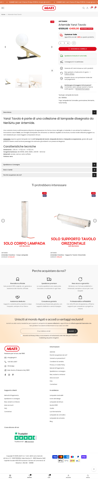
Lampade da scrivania (57, 418)
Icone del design (55, 399)
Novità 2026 (54, 405)
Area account (54, 378)
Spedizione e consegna (57, 371)
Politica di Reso (69, 74)
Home (3, 14)
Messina (20, 370)
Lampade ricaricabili (56, 395)
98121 (27, 370)
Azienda (52, 352)
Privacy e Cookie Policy (57, 365)
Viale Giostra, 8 (12, 370)
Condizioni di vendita (57, 362)
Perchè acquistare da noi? (58, 355)
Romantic (91, 100)
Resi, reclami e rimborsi (57, 374)
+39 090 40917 (12, 362)
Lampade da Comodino (70, 100)
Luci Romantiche (55, 412)
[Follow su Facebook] (5, 374)
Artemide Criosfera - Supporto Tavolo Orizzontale (68, 255)
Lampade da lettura (56, 402)
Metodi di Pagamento (57, 368)
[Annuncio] (70, 2)
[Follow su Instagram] (9, 374)
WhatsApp (10, 366)
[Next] (51, 47)
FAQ (51, 381)
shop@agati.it (12, 357)
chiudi (97, 2)
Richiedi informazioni (82, 89)
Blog (51, 421)
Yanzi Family (63, 103)
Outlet (52, 408)
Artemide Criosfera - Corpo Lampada (14, 255)
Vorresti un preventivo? (57, 358)
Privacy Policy (35, 335)
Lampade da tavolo (71, 95)
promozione (83, 100)
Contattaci (53, 384)
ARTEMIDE (63, 21)
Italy (24, 370)
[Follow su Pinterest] (13, 374)
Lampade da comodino (57, 415)
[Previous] (5, 47)
